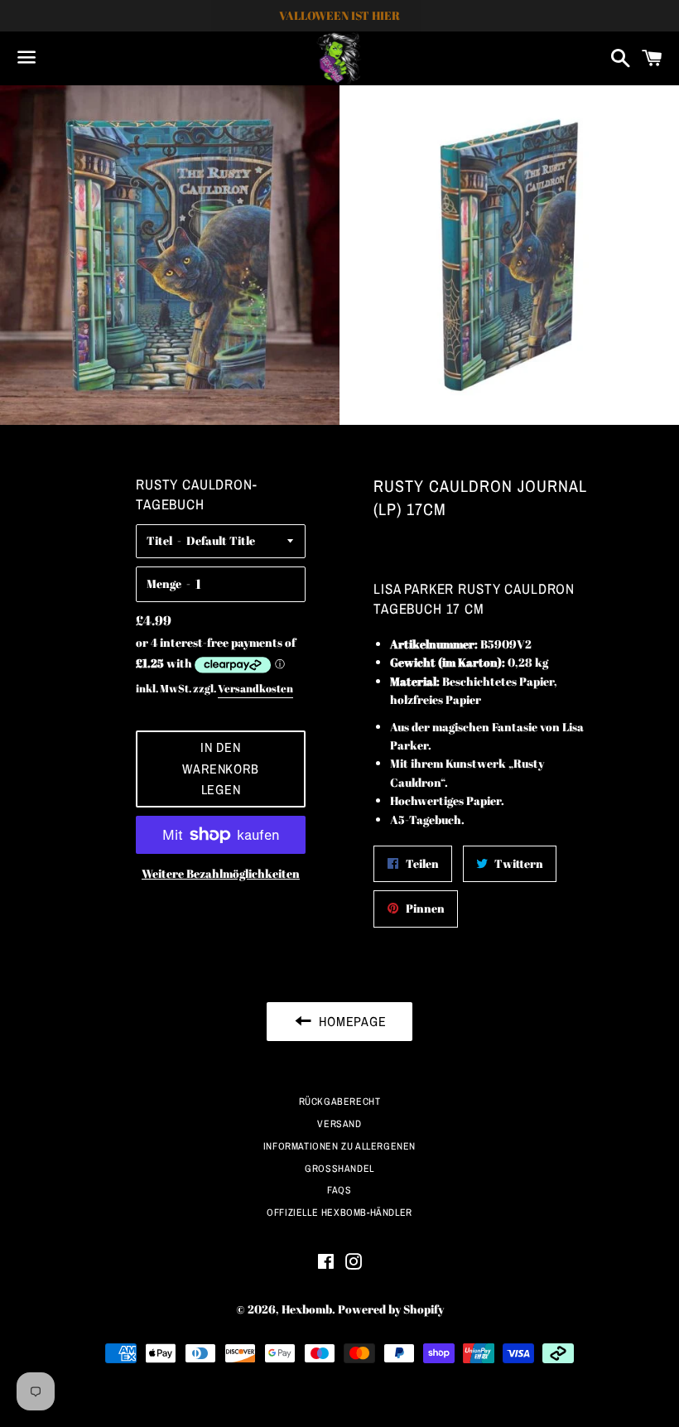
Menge (164, 583)
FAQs (339, 1190)
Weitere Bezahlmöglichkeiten (221, 873)
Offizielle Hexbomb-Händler (339, 1212)
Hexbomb (307, 1309)
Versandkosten (255, 688)
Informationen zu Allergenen (339, 1146)
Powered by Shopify (391, 1309)
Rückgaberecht (340, 1101)
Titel (159, 540)
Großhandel (339, 1168)
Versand (339, 1124)
